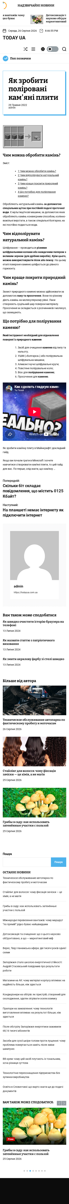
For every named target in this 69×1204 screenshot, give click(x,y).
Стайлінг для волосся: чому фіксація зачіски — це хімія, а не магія (29, 772)
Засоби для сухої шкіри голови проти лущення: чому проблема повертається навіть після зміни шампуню (34, 1045)
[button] (59, 1103)
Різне (10, 1139)
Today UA (14, 37)
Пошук (7, 854)
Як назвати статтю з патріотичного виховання (29, 642)
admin (12, 107)
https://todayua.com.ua (26, 592)
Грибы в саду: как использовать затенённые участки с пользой (26, 823)
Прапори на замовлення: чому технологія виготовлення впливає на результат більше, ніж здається (32, 1012)
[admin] (34, 555)
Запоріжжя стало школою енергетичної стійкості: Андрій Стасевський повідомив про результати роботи (32, 966)
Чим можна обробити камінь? (37, 171)
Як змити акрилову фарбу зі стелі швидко (33, 659)
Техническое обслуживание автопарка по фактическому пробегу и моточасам (34, 721)
